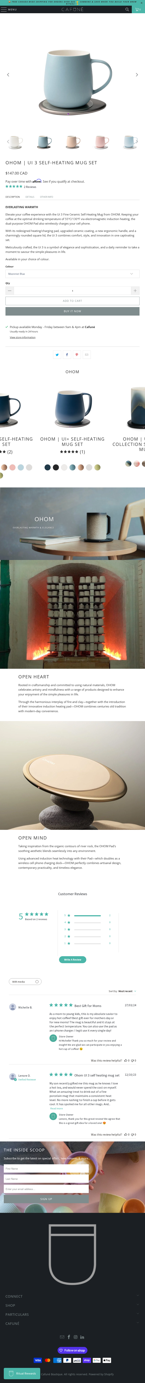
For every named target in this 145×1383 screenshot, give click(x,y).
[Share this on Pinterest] (77, 355)
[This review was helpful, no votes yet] (125, 1060)
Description (12, 196)
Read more (56, 1108)
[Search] (127, 9)
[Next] (137, 75)
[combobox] (122, 991)
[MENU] (2, 9)
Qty (7, 283)
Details (29, 196)
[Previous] (8, 75)
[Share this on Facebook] (67, 355)
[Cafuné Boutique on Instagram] (76, 1337)
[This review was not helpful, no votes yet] (132, 1060)
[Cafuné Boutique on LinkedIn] (82, 1337)
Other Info (46, 196)
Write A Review (72, 959)
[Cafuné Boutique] (72, 9)
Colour (9, 266)
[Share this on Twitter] (57, 355)
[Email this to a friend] (87, 355)
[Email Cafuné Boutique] (62, 1337)
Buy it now (72, 311)
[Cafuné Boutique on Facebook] (69, 1337)
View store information (22, 337)
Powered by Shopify (101, 1374)
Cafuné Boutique (51, 1374)
